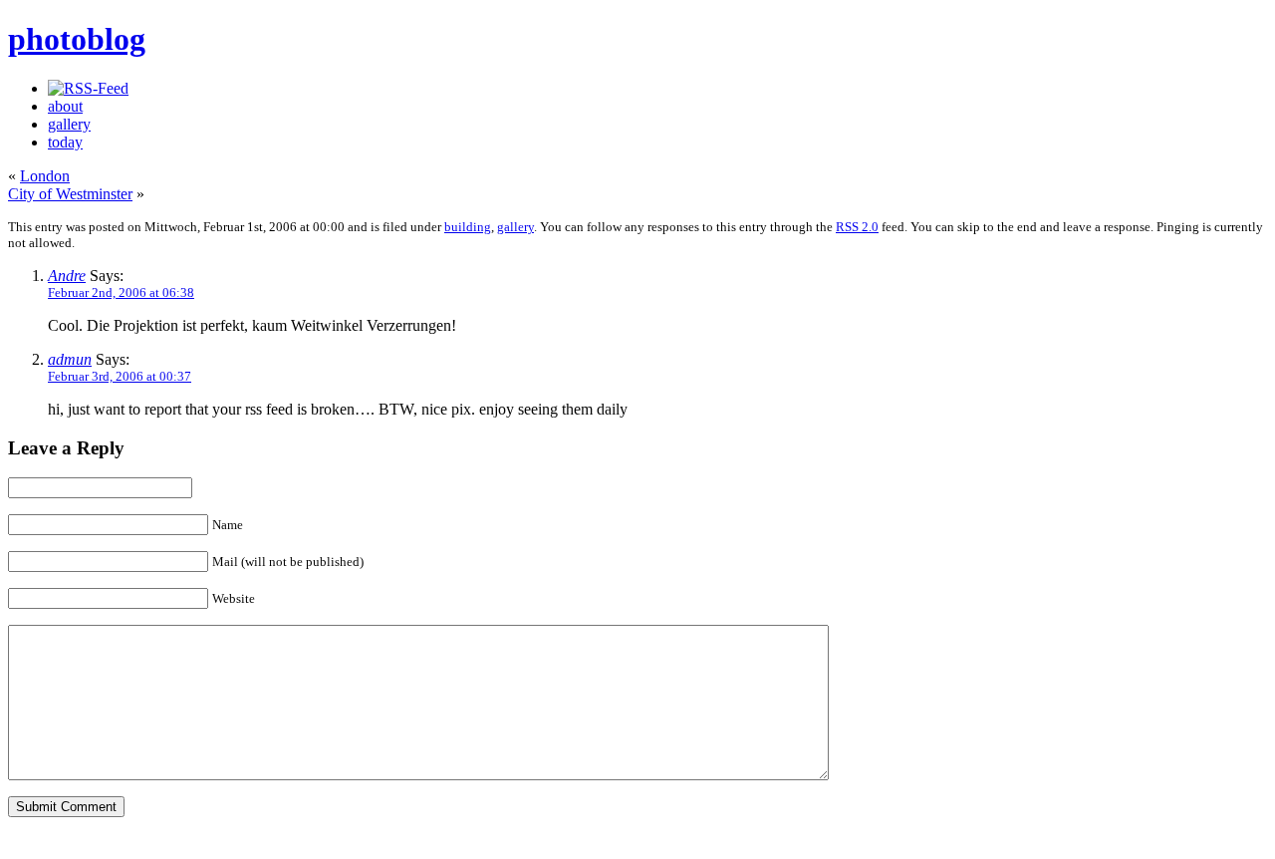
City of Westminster (70, 193)
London (45, 175)
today (65, 142)
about (65, 106)
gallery (69, 124)
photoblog (76, 39)
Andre (67, 275)
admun (70, 359)
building (467, 226)
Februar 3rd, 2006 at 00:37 (119, 376)
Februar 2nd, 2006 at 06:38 (121, 292)
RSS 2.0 (857, 226)
